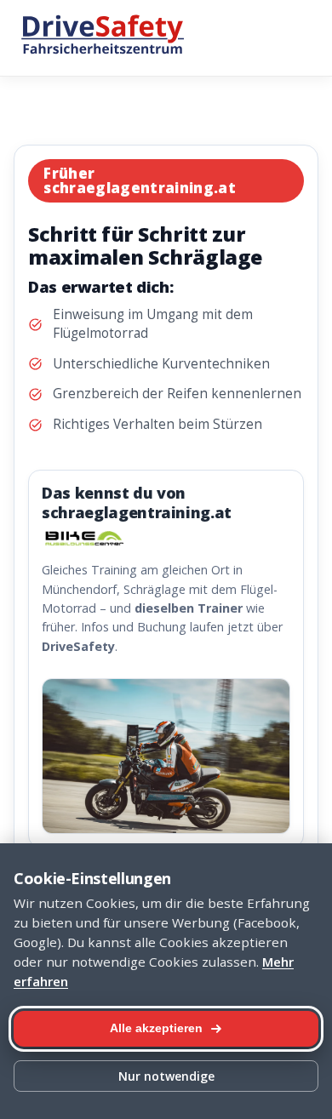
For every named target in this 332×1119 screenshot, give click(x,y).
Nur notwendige (166, 1076)
